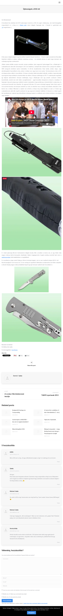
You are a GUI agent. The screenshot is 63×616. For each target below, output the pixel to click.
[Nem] (61, 611)
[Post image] (6, 413)
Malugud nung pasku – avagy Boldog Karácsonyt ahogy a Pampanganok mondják (52, 431)
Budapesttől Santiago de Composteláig (19, 411)
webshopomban (6, 257)
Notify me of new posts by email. (12, 597)
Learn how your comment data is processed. (35, 603)
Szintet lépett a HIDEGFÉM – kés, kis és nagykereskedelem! (20, 421)
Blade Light (23, 25)
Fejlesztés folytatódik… (50, 419)
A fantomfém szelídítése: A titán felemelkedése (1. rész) (52, 411)
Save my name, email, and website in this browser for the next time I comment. (21, 590)
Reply (58, 461)
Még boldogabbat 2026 (18, 429)
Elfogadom (31, 612)
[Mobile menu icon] (59, 2)
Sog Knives (15, 350)
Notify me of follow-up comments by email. (15, 594)
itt (2, 27)
